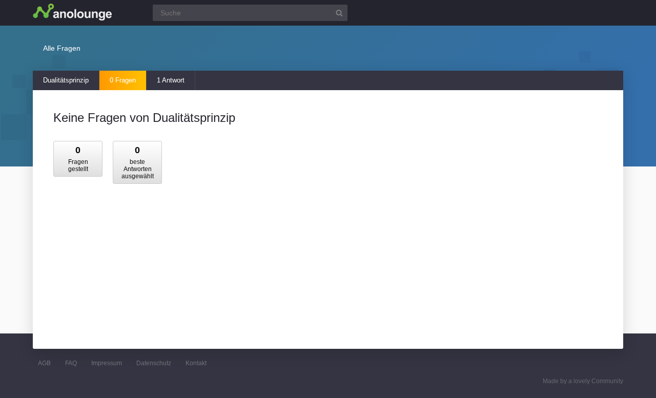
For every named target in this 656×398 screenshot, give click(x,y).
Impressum (106, 363)
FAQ (71, 363)
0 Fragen (123, 80)
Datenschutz (153, 363)
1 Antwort (170, 80)
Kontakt (196, 363)
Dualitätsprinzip (66, 80)
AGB (44, 363)
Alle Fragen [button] (61, 48)
